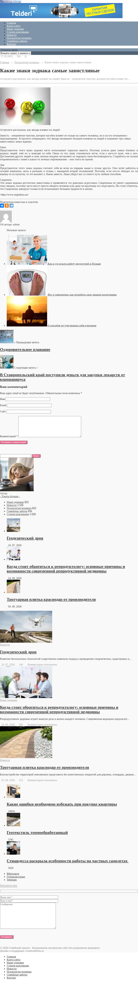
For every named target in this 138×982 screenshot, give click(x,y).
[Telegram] (11, 206)
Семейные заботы (17, 41)
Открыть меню (9, 49)
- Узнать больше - (10, 496)
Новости (12, 35)
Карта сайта (13, 26)
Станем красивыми (18, 32)
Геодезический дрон (25, 538)
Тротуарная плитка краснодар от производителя (51, 599)
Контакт (11, 44)
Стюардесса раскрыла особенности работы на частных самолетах (68, 861)
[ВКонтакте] (2, 206)
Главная (11, 22)
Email (3, 405)
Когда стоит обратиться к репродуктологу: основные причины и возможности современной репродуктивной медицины (66, 568)
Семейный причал (10, 1)
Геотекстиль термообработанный (37, 832)
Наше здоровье (15, 29)
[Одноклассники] (7, 206)
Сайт (3, 411)
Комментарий (9, 436)
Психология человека (19, 38)
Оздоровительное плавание (25, 349)
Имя (2, 399)
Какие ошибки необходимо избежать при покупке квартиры (62, 804)
